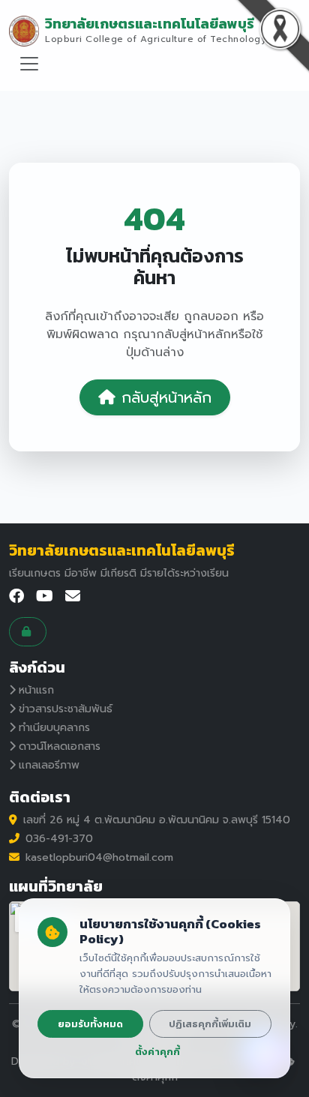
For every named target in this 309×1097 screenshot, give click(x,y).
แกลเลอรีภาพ (49, 765)
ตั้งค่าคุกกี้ (157, 1052)
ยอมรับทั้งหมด (90, 1024)
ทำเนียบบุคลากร (54, 728)
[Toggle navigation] (29, 63)
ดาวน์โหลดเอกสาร (59, 746)
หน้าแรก (36, 690)
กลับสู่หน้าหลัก (167, 397)
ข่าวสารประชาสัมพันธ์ (65, 709)
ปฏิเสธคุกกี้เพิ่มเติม (210, 1024)
